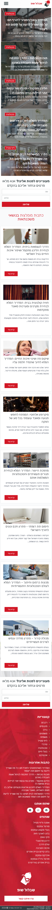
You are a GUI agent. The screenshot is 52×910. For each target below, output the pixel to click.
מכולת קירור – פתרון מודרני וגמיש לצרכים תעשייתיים (28, 640)
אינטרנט (43, 755)
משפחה (43, 737)
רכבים (44, 722)
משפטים (43, 733)
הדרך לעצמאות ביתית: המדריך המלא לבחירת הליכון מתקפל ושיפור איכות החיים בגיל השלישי (26, 250)
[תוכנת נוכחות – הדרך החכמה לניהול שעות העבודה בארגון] (26, 58)
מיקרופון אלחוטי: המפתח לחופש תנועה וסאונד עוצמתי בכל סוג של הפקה (29, 418)
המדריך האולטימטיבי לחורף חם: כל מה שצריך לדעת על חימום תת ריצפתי (27, 769)
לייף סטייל (10, 148)
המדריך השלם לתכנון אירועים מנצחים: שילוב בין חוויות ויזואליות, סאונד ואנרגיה (26, 789)
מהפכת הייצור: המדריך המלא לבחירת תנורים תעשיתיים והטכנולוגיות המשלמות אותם (26, 474)
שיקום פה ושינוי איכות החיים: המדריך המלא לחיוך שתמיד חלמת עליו (26, 360)
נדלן (45, 729)
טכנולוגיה (10, 13)
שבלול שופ (36, 3)
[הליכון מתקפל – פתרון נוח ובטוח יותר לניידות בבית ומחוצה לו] (26, 92)
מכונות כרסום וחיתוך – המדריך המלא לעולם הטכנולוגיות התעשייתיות (26, 584)
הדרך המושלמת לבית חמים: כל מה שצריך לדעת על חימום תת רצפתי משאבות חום (26, 795)
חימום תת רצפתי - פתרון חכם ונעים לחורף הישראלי (27, 528)
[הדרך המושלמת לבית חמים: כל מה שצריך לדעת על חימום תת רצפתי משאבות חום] (26, 159)
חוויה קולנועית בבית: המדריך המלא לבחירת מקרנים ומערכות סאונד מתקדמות (28, 306)
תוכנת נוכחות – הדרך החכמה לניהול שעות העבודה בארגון (29, 776)
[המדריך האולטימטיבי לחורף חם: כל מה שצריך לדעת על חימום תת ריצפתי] (26, 25)
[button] (26, 898)
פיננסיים (43, 726)
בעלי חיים (42, 751)
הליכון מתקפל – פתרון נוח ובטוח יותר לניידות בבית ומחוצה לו (28, 782)
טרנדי (44, 744)
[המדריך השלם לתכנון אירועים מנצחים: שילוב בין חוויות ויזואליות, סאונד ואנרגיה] (26, 125)
